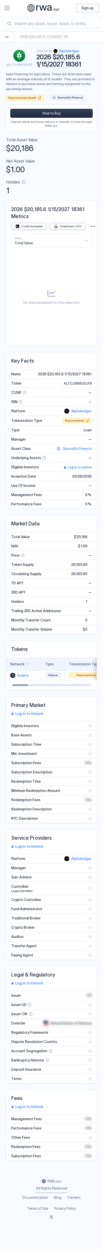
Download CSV (70, 226)
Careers (74, 1197)
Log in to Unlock (29, 714)
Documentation (35, 1197)
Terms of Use (37, 1208)
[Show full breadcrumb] (7, 37)
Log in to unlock (80, 467)
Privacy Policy (65, 1208)
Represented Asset (22, 97)
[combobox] (51, 24)
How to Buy (51, 113)
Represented (74, 420)
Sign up (88, 8)
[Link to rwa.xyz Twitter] (51, 1217)
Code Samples (32, 226)
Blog (58, 1197)
